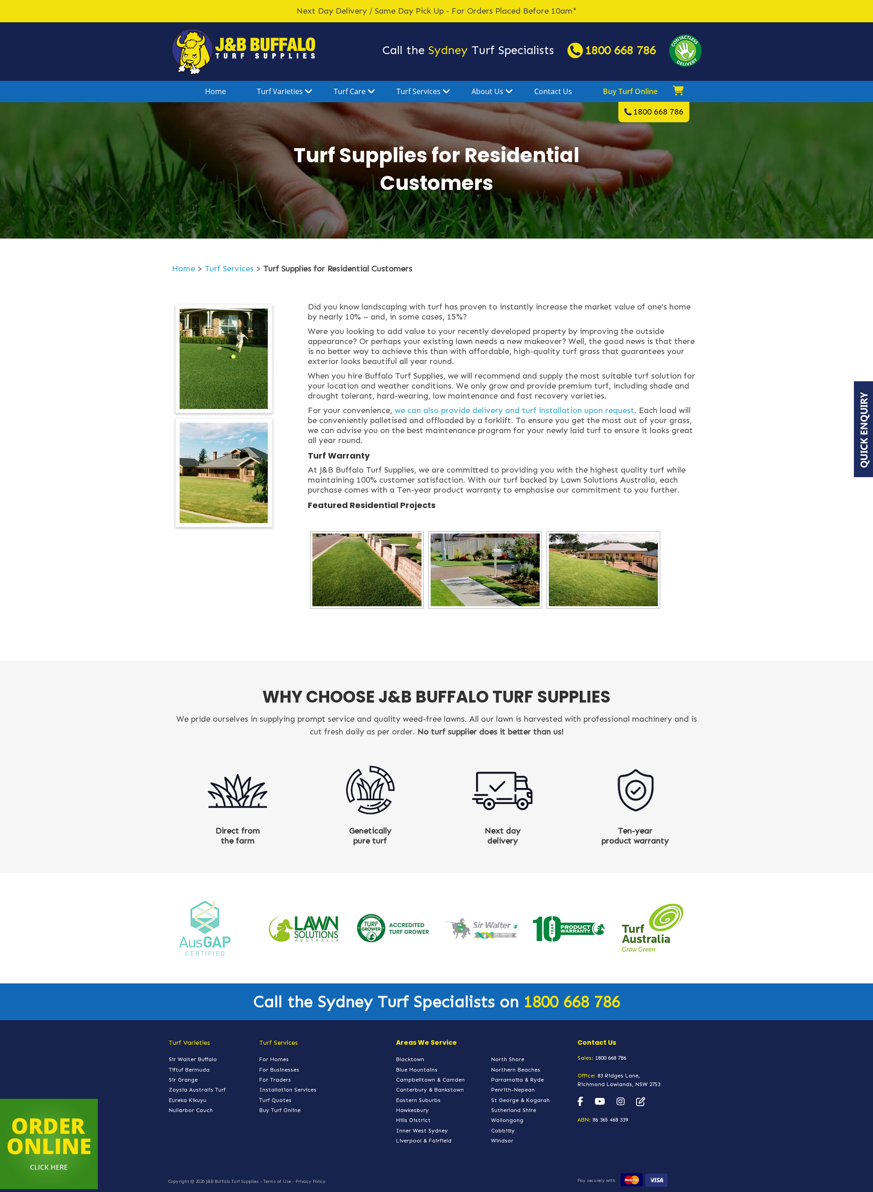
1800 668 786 (620, 50)
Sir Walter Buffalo (193, 1059)
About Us (487, 91)
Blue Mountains (416, 1070)
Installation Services (287, 1090)
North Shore (507, 1059)
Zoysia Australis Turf (197, 1090)
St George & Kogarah (520, 1100)
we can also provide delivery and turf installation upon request (514, 410)
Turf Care (350, 91)
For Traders (275, 1080)
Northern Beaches (515, 1070)
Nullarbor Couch (191, 1110)
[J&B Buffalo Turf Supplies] (243, 51)
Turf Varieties (280, 91)
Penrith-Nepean (513, 1090)
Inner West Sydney (422, 1130)
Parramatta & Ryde (517, 1080)
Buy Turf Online (630, 91)
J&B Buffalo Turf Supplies (232, 1181)
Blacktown (410, 1059)
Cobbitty (503, 1130)
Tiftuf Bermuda (189, 1070)
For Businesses (279, 1070)
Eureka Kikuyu (187, 1100)
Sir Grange (183, 1080)
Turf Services (418, 91)
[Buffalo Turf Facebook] (580, 1102)
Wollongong (507, 1120)
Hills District (413, 1120)
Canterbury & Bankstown (430, 1090)
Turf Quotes (275, 1100)
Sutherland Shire (513, 1110)
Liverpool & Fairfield (424, 1140)
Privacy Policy (311, 1181)
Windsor (502, 1140)
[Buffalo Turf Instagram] (621, 1102)
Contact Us (553, 91)
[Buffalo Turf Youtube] (600, 1102)
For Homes (274, 1059)
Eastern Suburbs (418, 1100)
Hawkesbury (412, 1110)
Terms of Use (277, 1181)
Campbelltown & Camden (430, 1080)
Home (215, 91)
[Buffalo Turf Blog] (640, 1102)
